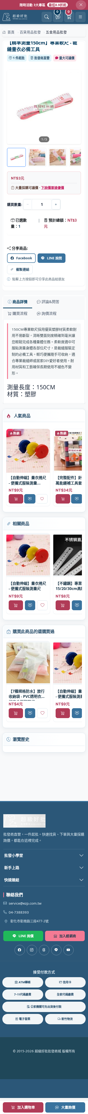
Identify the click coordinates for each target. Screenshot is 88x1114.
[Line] (56, 950)
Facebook (24, 258)
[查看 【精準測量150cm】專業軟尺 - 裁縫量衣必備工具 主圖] (44, 107)
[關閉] (81, 5)
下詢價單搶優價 (52, 187)
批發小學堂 (13, 855)
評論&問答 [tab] (50, 301)
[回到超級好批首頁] (44, 821)
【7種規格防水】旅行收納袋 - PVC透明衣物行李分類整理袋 (27, 695)
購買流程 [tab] (19, 313)
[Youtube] (68, 950)
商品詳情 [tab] (19, 301)
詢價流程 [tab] (49, 313)
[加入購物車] (16, 499)
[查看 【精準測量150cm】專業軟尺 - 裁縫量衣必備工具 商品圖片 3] (78, 157)
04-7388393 (19, 912)
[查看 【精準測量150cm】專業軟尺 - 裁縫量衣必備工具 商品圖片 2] (57, 157)
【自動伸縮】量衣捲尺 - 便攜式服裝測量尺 (27, 586)
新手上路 (11, 867)
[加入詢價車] (29, 499)
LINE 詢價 (26, 936)
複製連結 (22, 269)
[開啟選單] (80, 17)
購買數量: (14, 204)
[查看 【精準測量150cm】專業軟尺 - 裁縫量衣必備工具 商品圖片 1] (37, 157)
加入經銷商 (67, 936)
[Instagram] (32, 950)
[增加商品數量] (56, 204)
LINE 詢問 (54, 258)
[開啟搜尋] (47, 17)
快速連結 (11, 879)
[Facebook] (20, 950)
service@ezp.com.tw (25, 903)
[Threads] (44, 950)
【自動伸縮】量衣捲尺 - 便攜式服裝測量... (27, 480)
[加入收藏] (42, 499)
